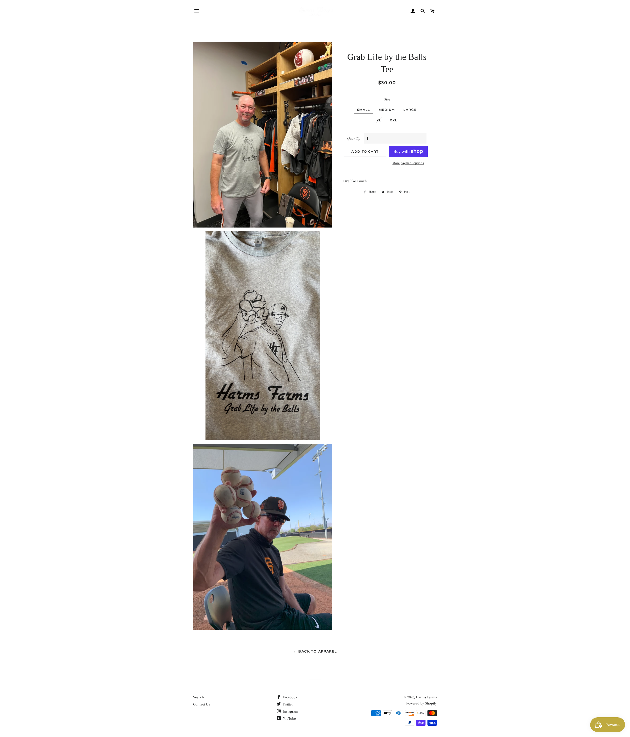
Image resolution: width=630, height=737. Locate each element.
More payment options (408, 163)
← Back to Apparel (315, 651)
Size (387, 99)
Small (363, 110)
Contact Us (201, 704)
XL (379, 120)
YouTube (289, 718)
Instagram (290, 711)
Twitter (287, 704)
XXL (393, 120)
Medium (387, 110)
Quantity (354, 138)
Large (410, 110)
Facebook (289, 697)
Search (198, 697)
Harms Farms (426, 697)
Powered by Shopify (421, 703)
